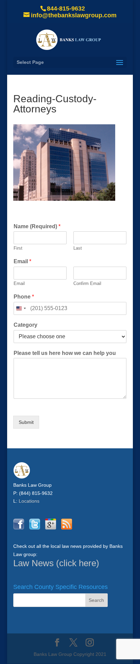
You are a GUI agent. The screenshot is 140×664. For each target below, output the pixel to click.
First (18, 248)
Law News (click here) (56, 563)
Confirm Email (87, 283)
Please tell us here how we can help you (65, 353)
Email (22, 261)
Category (25, 325)
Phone (24, 297)
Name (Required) (37, 226)
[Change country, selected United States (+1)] (21, 308)
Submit (26, 422)
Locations (29, 501)
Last (77, 248)
